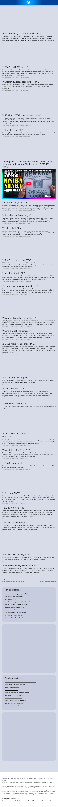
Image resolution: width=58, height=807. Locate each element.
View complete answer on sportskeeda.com (21, 125)
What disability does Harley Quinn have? (15, 618)
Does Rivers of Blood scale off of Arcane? (15, 612)
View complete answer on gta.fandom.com (21, 42)
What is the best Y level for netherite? (13, 581)
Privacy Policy (31, 800)
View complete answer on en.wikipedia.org (21, 90)
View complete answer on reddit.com (20, 399)
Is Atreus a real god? (10, 610)
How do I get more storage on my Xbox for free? (17, 594)
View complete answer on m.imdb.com (20, 518)
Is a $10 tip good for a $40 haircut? (14, 615)
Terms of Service (42, 800)
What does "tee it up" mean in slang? (14, 703)
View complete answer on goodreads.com (21, 561)
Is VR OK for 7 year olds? (11, 599)
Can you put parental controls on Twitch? (15, 684)
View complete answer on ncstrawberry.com (21, 531)
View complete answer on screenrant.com (21, 236)
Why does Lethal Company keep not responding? (17, 692)
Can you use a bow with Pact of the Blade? (15, 700)
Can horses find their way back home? (14, 607)
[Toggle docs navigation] (2, 2)
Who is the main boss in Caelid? (13, 687)
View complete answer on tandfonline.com (21, 223)
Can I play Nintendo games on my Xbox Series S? (17, 602)
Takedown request (7, 42)
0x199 (39, 778)
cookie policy (7, 798)
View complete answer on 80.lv (18, 503)
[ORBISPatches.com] (28, 2)
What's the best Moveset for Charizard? (15, 695)
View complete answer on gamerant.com (20, 77)
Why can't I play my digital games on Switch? (16, 604)
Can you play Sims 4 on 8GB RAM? (13, 698)
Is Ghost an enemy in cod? (11, 690)
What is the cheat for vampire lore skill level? (16, 706)
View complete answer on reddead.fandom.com (22, 326)
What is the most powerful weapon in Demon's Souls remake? (20, 682)
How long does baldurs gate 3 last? (46, 581)
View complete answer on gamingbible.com (21, 294)
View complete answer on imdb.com (19, 354)
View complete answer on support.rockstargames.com (23, 210)
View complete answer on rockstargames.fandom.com (23, 281)
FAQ (51, 800)
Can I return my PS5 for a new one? (14, 596)
